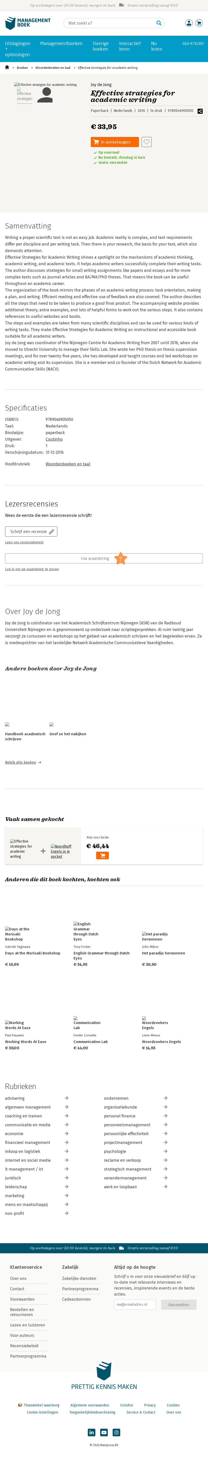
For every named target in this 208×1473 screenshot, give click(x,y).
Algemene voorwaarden (90, 1405)
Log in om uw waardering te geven (32, 569)
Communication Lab (91, 1041)
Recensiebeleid (24, 1345)
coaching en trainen (23, 1116)
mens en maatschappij (26, 1204)
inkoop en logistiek (22, 1151)
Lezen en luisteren (27, 1325)
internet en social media (28, 1160)
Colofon (126, 1405)
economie (14, 1133)
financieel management (27, 1142)
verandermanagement (125, 1178)
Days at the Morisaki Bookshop (32, 953)
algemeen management (28, 1107)
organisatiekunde (120, 1107)
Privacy (150, 1405)
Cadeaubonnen (76, 1299)
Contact (17, 1288)
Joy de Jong (101, 84)
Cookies (173, 1405)
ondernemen (116, 1098)
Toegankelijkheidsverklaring (92, 1412)
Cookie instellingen (42, 1412)
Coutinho (54, 439)
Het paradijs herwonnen (163, 953)
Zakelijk (70, 1267)
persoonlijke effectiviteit (126, 1133)
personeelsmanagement (127, 1124)
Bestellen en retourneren (22, 1312)
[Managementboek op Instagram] (116, 1432)
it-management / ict (24, 1169)
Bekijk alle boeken (20, 762)
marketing (14, 1195)
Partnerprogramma (28, 1356)
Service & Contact (141, 1412)
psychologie (115, 1151)
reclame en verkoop (122, 1160)
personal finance (119, 1116)
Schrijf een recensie (28, 531)
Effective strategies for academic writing (108, 68)
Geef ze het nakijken (67, 734)
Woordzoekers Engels (161, 1041)
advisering (15, 1098)
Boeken (22, 68)
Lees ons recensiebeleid (24, 542)
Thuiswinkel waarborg (41, 1405)
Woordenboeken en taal (53, 68)
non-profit (14, 1213)
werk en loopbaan (120, 1186)
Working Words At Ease (25, 1041)
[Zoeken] (159, 23)
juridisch (13, 1178)
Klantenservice (26, 1267)
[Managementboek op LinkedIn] (91, 1432)
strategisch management (127, 1169)
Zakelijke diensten (79, 1278)
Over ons (18, 1278)
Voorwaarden (22, 1299)
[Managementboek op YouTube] (104, 1432)
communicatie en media (27, 1124)
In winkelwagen (116, 141)
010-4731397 (193, 43)
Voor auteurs (22, 1335)
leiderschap (16, 1186)
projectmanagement (123, 1142)
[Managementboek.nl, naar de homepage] (28, 29)
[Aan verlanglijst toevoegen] (147, 142)
